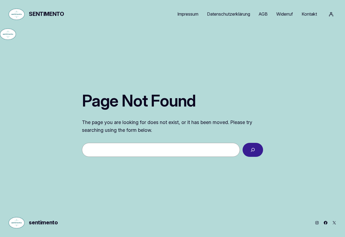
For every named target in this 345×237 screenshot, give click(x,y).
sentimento (46, 14)
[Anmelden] (331, 14)
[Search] (253, 150)
